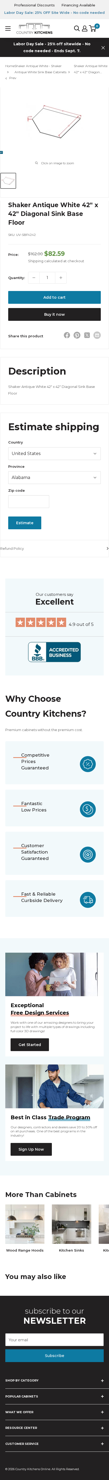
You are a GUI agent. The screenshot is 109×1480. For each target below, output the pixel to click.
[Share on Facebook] (67, 336)
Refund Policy (12, 548)
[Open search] (77, 28)
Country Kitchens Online (32, 1469)
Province (16, 466)
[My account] (84, 28)
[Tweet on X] (87, 336)
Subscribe (54, 1355)
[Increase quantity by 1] (60, 277)
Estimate (24, 522)
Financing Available (78, 5)
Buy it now (54, 314)
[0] (92, 28)
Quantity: (16, 278)
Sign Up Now (31, 1149)
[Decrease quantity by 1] (33, 277)
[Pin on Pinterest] (77, 336)
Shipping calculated (45, 261)
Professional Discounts (34, 5)
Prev (12, 78)
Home (10, 66)
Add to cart (54, 297)
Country (15, 442)
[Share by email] (97, 335)
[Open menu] (8, 28)
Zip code (16, 490)
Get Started (30, 1044)
